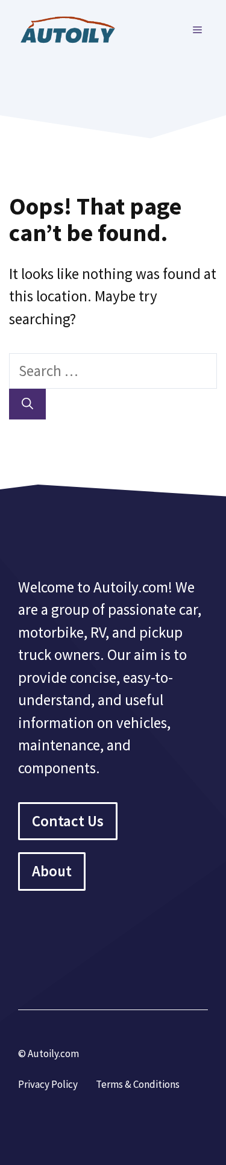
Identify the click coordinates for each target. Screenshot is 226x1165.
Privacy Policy (48, 1084)
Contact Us (68, 821)
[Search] (27, 404)
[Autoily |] (72, 28)
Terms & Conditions (138, 1084)
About (52, 871)
